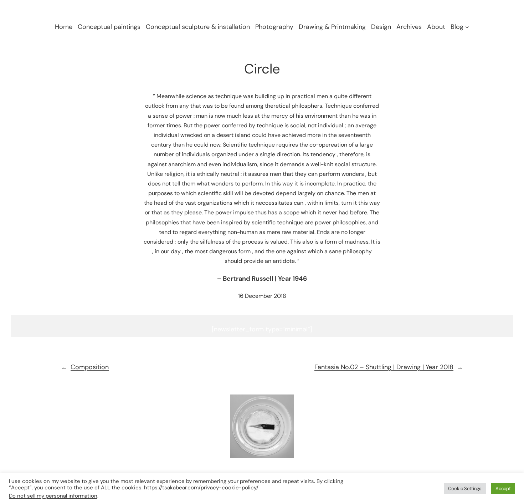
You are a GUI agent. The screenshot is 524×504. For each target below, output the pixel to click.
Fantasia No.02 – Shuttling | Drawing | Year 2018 (383, 367)
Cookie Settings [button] (465, 488)
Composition (90, 367)
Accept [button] (503, 488)
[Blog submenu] (467, 27)
